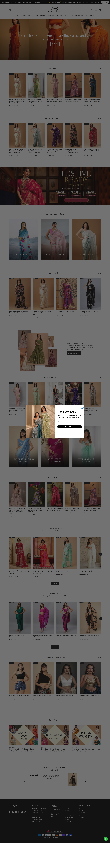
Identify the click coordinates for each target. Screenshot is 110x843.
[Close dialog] (82, 407)
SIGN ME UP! (69, 426)
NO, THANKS (69, 431)
